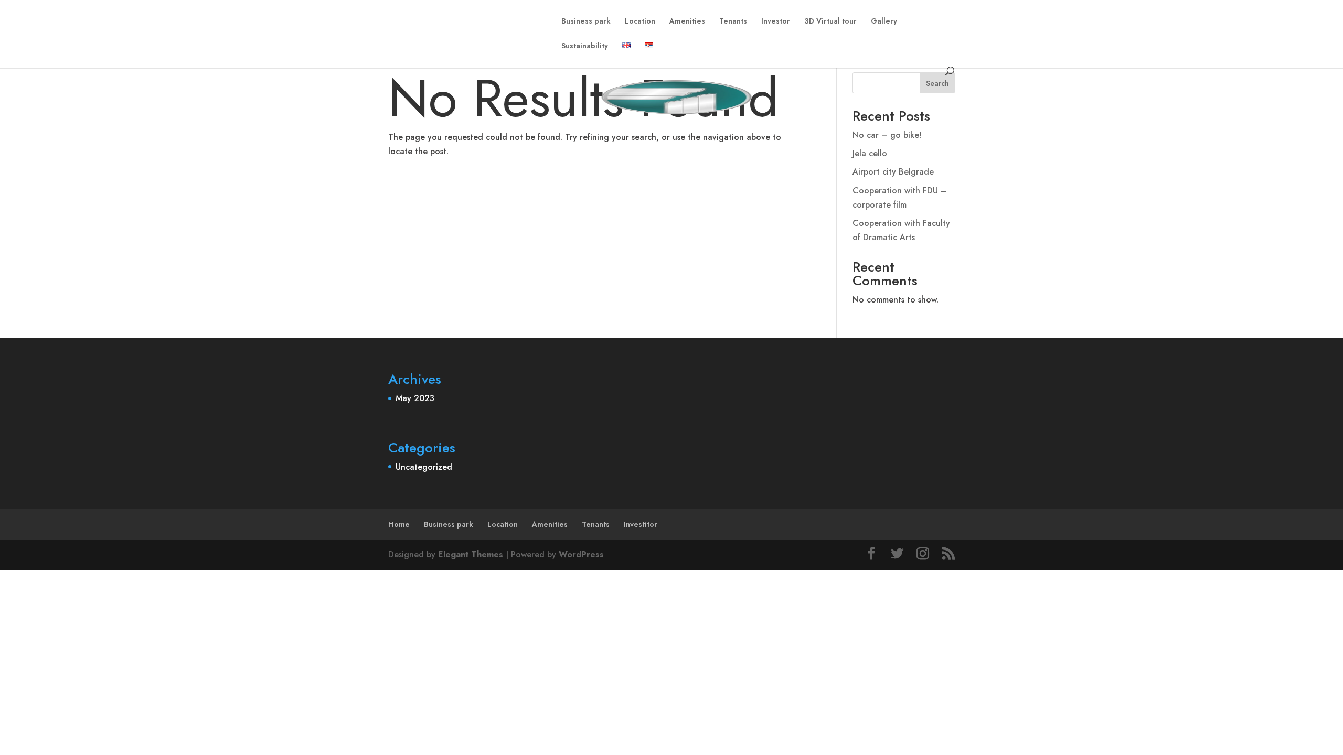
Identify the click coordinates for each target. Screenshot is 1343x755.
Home (399, 524)
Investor (775, 21)
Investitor (640, 524)
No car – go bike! (887, 135)
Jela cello (869, 153)
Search (937, 83)
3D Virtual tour (830, 21)
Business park (586, 21)
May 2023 (415, 398)
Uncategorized (424, 467)
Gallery (884, 21)
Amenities (687, 21)
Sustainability (584, 46)
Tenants (733, 21)
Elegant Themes (470, 554)
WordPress (581, 554)
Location (640, 21)
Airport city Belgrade (893, 172)
